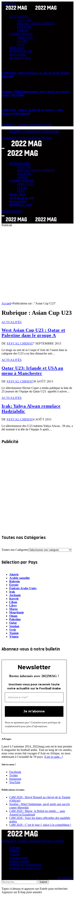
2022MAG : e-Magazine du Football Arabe (34, 131)
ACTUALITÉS (19, 16)
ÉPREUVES (25, 37)
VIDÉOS (22, 30)
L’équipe (14, 854)
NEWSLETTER (12, 211)
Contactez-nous (18, 857)
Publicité (14, 851)
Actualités (12, 322)
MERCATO (16, 47)
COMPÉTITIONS (20, 33)
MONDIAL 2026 (20, 58)
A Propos (15, 847)
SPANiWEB (65, 878)
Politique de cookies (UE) (25, 868)
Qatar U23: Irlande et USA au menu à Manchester (32, 371)
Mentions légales (19, 861)
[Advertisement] (37, 264)
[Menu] (3, 148)
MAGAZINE (17, 54)
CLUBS (22, 40)
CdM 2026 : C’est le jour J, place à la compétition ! (40, 824)
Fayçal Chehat (20, 343)
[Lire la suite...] (53, 756)
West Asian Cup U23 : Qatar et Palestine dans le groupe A (33, 333)
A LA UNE (24, 20)
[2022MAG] (31, 221)
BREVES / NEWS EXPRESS (35, 23)
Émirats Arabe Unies (23, 588)
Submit (43, 882)
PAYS (21, 44)
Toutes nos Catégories (15, 549)
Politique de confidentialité (25, 864)
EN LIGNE (24, 27)
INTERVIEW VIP (20, 51)
